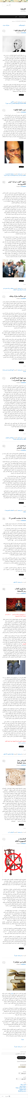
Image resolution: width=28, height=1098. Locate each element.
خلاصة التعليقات (22, 1089)
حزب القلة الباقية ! (19, 110)
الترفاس (12, 832)
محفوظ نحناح (11, 173)
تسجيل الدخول (23, 1086)
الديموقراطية (18, 103)
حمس (20, 175)
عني (16, 16)
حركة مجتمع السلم (14, 175)
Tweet (22, 1039)
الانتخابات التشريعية (10, 510)
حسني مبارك (5, 370)
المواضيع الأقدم (22, 25)
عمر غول (9, 175)
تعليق (15, 582)
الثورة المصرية (11, 370)
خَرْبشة (23, 9)
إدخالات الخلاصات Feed (21, 1087)
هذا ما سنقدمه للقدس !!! (17, 518)
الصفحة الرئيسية (22, 16)
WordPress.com (22, 1091)
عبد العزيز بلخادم (20, 439)
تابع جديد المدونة (23, 1051)
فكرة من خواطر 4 (19, 962)
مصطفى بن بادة (11, 288)
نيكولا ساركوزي (11, 754)
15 (3, 518)
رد (9, 832)
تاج (21, 175)
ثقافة (12, 993)
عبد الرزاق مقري (21, 289)
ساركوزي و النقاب (22, 742)
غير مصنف (20, 102)
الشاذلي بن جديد (12, 103)
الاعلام (22, 103)
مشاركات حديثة (5, 25)
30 (3, 589)
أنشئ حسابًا (23, 1084)
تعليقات (15, 289)
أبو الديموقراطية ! (20, 30)
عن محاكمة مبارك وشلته (17, 296)
